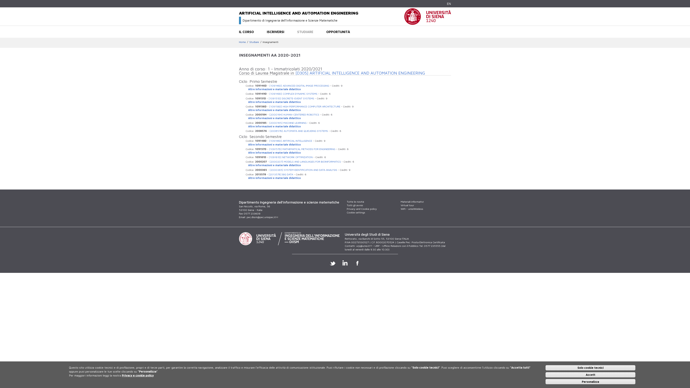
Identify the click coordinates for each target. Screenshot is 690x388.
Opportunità (338, 32)
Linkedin (345, 262)
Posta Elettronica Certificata (428, 242)
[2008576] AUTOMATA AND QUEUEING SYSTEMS (299, 130)
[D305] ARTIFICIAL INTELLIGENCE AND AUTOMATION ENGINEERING (360, 73)
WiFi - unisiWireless (412, 208)
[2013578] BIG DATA (281, 174)
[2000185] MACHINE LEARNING (288, 122)
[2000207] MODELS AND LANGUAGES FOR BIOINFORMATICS (305, 161)
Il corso (246, 32)
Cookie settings (356, 212)
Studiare (305, 32)
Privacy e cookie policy (138, 375)
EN (449, 4)
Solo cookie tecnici (591, 367)
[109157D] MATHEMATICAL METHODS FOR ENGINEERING (302, 149)
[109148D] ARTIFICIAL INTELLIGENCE (290, 140)
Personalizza (590, 381)
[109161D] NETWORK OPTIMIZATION (291, 157)
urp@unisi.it (363, 245)
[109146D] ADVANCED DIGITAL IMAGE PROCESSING (299, 85)
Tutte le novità (355, 201)
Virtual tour (407, 205)
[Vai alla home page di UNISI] (427, 22)
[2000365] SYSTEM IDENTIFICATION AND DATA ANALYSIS (303, 169)
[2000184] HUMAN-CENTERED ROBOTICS (294, 114)
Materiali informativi (412, 201)
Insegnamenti (270, 41)
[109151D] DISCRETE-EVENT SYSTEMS (291, 98)
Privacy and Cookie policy (362, 208)
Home (242, 41)
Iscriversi (275, 32)
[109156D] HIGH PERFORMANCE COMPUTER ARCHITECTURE (304, 106)
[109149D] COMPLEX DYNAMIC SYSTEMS (293, 93)
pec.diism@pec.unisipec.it (261, 217)
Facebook (357, 262)
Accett (590, 374)
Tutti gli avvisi (355, 205)
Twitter (333, 262)
